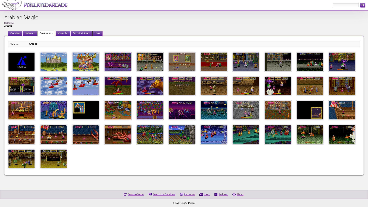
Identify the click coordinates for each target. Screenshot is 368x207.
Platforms (189, 194)
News (207, 194)
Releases (29, 33)
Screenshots (46, 33)
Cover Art (63, 33)
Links (97, 33)
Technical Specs (81, 33)
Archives (223, 194)
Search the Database (164, 194)
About (240, 194)
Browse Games (136, 194)
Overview (15, 33)
